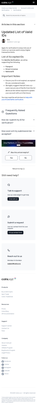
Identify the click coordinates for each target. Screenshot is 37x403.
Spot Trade (5, 294)
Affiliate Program (7, 348)
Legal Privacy (6, 353)
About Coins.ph (6, 343)
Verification (17, 10)
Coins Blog (5, 311)
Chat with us (13, 199)
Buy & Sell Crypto (7, 292)
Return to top (17, 169)
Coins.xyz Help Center (9, 8)
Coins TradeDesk (7, 297)
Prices (4, 309)
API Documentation (8, 314)
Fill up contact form (15, 232)
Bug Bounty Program (8, 350)
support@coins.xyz (14, 264)
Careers (4, 345)
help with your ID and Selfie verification (17, 98)
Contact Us (5, 328)
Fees (3, 331)
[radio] (11, 157)
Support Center (7, 326)
